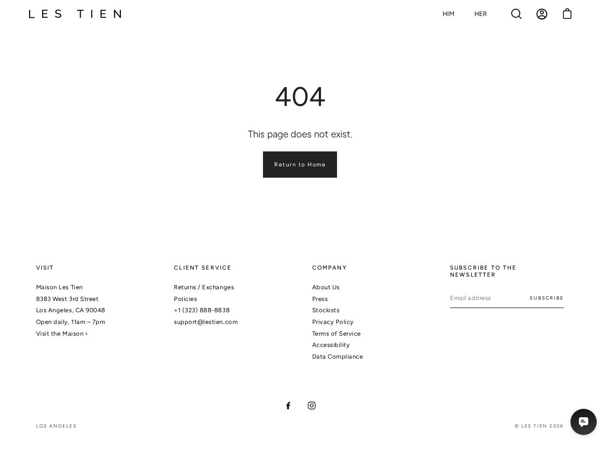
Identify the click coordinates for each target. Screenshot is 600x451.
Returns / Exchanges (204, 287)
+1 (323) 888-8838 (202, 310)
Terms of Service (336, 333)
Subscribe (547, 298)
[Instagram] (311, 405)
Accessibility (331, 344)
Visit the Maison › (62, 333)
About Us (326, 287)
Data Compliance (337, 356)
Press (320, 298)
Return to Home (300, 164)
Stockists (326, 310)
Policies (185, 298)
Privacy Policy (333, 321)
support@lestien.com (206, 321)
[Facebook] (288, 405)
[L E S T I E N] (75, 14)
